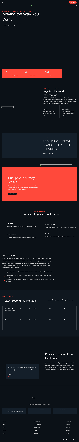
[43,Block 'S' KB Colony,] (6, 411)
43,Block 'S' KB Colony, (13, 409)
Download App (53, 2)
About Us (34, 2)
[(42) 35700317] (36, 410)
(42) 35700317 (41, 409)
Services (46, 2)
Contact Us (40, 2)
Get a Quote (28, 2)
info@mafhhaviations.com (66, 409)
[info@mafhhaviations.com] (58, 410)
